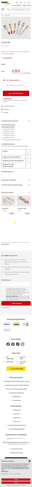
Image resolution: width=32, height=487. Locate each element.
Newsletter (17, 397)
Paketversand (7, 98)
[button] (16, 28)
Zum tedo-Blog (17, 369)
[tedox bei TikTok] (17, 344)
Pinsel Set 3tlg (22, 208)
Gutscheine (17, 400)
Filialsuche (17, 410)
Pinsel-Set (5, 208)
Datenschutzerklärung (12, 296)
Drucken (6, 109)
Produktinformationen (9, 121)
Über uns (17, 421)
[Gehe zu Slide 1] (14, 222)
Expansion (17, 418)
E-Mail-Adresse (6, 280)
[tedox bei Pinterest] (13, 344)
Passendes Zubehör (8, 180)
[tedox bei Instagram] (22, 344)
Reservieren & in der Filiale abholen (17, 385)
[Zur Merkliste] (20, 2)
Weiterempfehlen (9, 106)
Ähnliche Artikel (7, 192)
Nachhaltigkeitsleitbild (16, 429)
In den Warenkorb (17, 93)
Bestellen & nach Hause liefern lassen (17, 381)
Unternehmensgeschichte (17, 425)
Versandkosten (27, 73)
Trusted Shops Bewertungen (12, 185)
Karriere (17, 414)
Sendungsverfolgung (17, 393)
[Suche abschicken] (28, 9)
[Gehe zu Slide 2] (17, 222)
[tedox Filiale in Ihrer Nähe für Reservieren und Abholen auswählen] (16, 2)
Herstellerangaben (7, 171)
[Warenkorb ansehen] (29, 2)
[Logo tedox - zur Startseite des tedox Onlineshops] (6, 3)
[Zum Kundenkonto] (25, 2)
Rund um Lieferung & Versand (17, 389)
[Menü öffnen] (3, 9)
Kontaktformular (17, 449)
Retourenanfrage (17, 453)
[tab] (16, 80)
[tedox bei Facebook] (8, 344)
